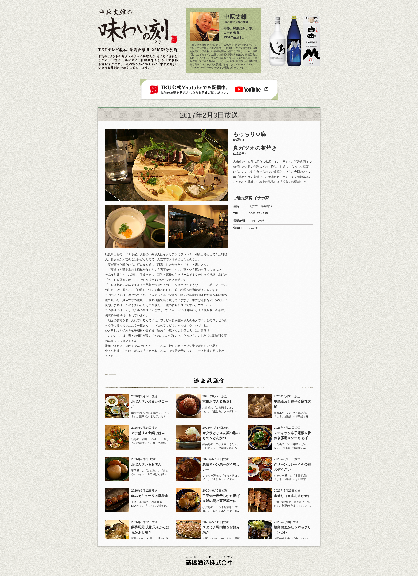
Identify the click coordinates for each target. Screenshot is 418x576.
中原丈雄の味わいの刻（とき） (138, 28)
